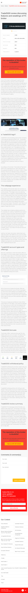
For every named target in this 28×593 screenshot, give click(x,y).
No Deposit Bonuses (20, 548)
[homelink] (23, 2)
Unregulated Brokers (6, 536)
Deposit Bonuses (19, 544)
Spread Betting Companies (18, 534)
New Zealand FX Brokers (7, 544)
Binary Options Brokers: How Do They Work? (6, 532)
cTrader (2, 558)
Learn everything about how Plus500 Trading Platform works (14, 568)
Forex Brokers (4, 523)
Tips (2, 576)
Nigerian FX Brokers (19, 538)
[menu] (1, 2)
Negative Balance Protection (5, 527)
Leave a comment (19, 480)
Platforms (3, 554)
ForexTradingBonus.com (6, 591)
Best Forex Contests (20, 551)
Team (2, 582)
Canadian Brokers (19, 541)
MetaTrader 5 (4, 564)
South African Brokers (6, 547)
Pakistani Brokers (19, 527)
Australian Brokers (19, 523)
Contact (3, 579)
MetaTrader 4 (4, 561)
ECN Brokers (18, 530)
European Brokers (5, 550)
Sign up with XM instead (14, 72)
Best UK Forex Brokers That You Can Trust (6, 540)
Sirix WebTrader (4, 572)
